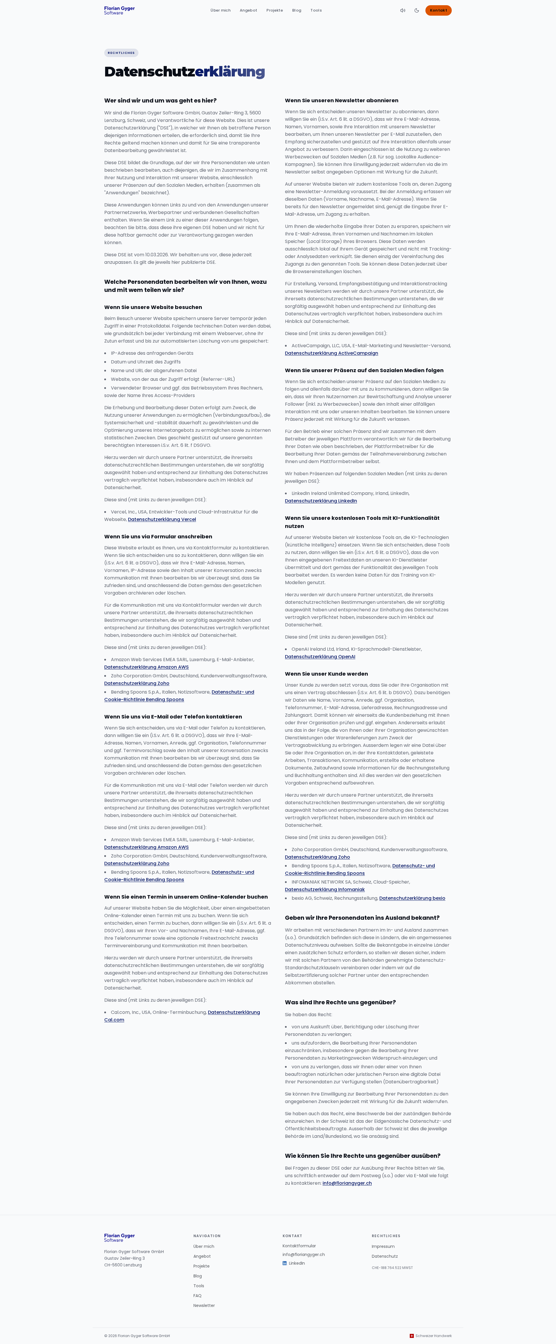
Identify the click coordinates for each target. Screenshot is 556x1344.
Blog (296, 10)
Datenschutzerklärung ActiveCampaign (331, 353)
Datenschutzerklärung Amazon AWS (146, 667)
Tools (316, 10)
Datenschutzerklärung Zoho (136, 683)
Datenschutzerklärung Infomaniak (325, 889)
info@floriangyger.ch (347, 1183)
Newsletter (204, 1305)
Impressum (383, 1246)
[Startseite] (119, 10)
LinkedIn (297, 1263)
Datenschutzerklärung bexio (412, 898)
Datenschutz (385, 1256)
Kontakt (438, 10)
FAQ (197, 1296)
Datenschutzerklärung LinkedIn (321, 501)
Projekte (274, 10)
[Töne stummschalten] (403, 10)
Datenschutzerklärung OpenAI (320, 656)
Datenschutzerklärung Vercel (162, 519)
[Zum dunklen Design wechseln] (416, 10)
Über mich (221, 10)
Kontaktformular (299, 1246)
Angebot (248, 10)
